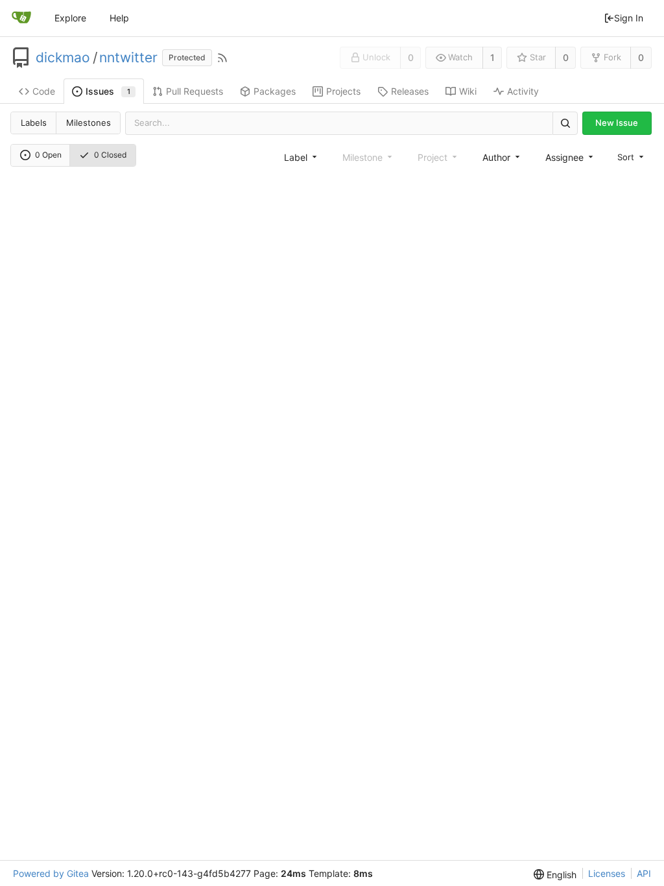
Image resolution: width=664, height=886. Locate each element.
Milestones (88, 122)
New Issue (616, 122)
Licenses (606, 873)
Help (119, 17)
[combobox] (301, 157)
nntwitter (128, 57)
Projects (343, 91)
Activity (523, 91)
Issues (108, 91)
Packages (275, 91)
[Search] (564, 123)
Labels (34, 122)
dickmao (63, 57)
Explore (70, 17)
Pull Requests (194, 91)
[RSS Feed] (222, 58)
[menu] (632, 156)
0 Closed (110, 155)
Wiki (468, 91)
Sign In (628, 17)
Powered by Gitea (51, 873)
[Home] (21, 18)
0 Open (48, 155)
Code (43, 91)
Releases (410, 91)
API (644, 873)
